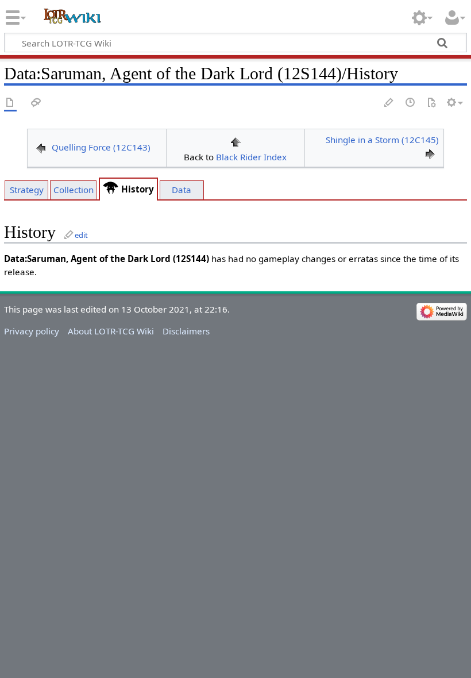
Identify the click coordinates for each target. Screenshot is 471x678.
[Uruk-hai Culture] (110, 189)
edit (81, 235)
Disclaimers (186, 331)
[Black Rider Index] (235, 141)
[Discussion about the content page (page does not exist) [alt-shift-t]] (36, 103)
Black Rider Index (251, 157)
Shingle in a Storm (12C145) (382, 139)
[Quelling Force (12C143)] (40, 147)
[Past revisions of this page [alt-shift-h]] (410, 103)
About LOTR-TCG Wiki (111, 331)
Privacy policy (31, 331)
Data (181, 189)
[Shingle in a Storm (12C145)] (430, 153)
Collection (73, 189)
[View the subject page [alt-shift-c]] (10, 103)
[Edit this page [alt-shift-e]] (389, 103)
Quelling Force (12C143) (101, 147)
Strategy (27, 189)
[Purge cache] (431, 103)
